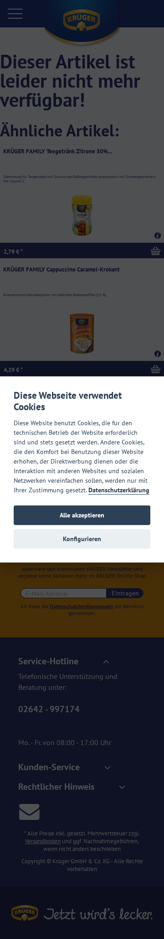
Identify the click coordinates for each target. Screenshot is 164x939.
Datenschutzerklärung (118, 489)
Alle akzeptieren (82, 515)
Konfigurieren (82, 539)
